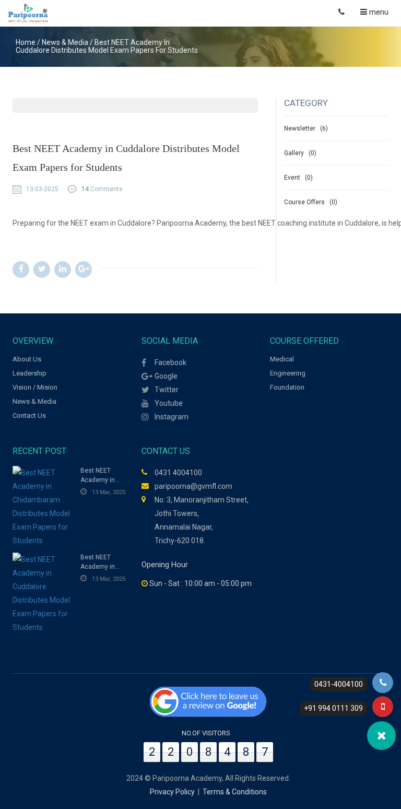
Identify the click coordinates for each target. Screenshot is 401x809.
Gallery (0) (300, 153)
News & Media (34, 401)
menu (377, 12)
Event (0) (298, 177)
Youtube (169, 403)
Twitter (167, 389)
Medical (282, 359)
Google (166, 376)
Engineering (287, 373)
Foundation (287, 387)
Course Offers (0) (310, 202)
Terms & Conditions (235, 792)
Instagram (171, 417)
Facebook (170, 362)
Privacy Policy (172, 792)
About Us (27, 359)
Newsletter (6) (306, 128)
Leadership (29, 373)
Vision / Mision (35, 387)
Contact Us (29, 415)
